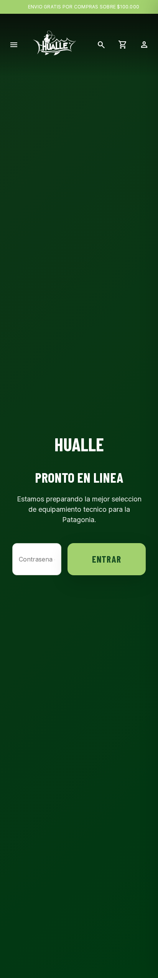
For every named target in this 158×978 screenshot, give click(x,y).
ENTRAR (106, 559)
